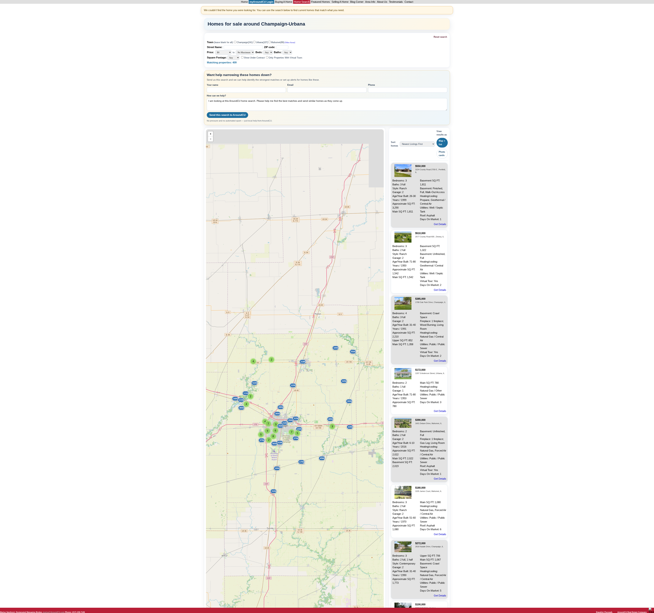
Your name (212, 85)
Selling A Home (340, 2)
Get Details (440, 224)
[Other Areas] (289, 42)
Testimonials (396, 2)
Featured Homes (320, 2)
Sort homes (394, 144)
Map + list (442, 142)
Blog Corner (356, 2)
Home (244, 2)
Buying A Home (283, 2)
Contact (408, 2)
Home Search (301, 2)
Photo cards (442, 154)
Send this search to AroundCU (227, 115)
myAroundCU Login (261, 2)
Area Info (370, 2)
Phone (371, 85)
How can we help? (216, 95)
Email (290, 85)
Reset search (440, 37)
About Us (382, 2)
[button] (351, 350)
